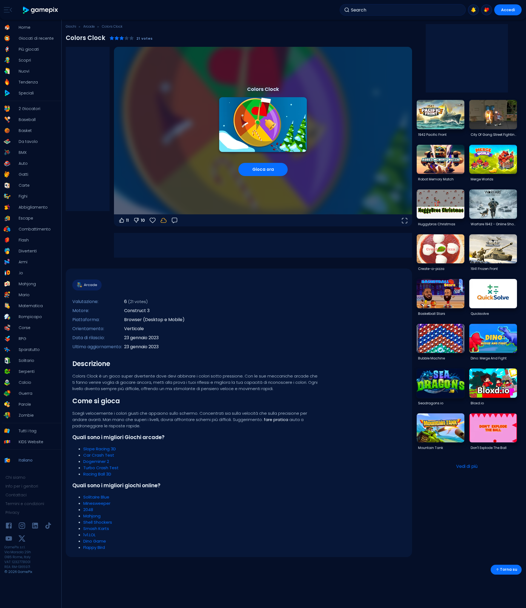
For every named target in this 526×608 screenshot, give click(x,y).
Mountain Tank (430, 447)
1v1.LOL (89, 535)
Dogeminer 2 (96, 461)
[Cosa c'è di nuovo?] (473, 9)
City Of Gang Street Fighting (494, 134)
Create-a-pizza (431, 268)
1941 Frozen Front (484, 268)
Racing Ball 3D (97, 474)
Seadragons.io (430, 403)
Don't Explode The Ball (489, 447)
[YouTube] (8, 539)
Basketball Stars (431, 313)
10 (143, 220)
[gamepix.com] (40, 10)
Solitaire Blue (96, 497)
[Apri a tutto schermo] (404, 220)
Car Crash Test (98, 455)
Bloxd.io (477, 403)
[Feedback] (174, 220)
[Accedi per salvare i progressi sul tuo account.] (163, 220)
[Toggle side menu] (7, 10)
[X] (22, 539)
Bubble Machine (431, 358)
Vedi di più (467, 466)
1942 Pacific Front (432, 134)
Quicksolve (480, 313)
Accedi (508, 10)
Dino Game (94, 541)
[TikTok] (48, 526)
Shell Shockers (97, 522)
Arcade (89, 26)
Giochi (71, 26)
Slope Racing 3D (99, 449)
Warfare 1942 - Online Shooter (494, 224)
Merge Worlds (482, 179)
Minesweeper (96, 503)
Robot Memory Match (436, 179)
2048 (88, 509)
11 (127, 220)
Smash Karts (96, 528)
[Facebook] (8, 526)
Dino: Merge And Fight (489, 358)
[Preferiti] (486, 9)
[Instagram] (22, 526)
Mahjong (92, 516)
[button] (29, 27)
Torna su (508, 569)
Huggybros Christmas (436, 224)
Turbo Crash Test (101, 468)
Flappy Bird (94, 547)
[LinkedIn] (35, 526)
